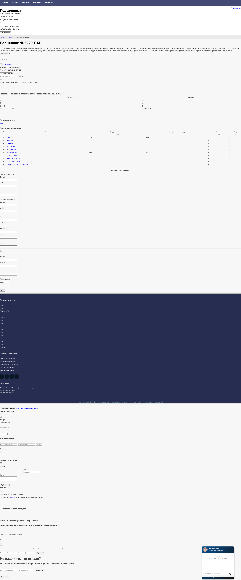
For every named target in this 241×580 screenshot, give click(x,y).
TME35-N (10, 143)
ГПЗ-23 (2, 344)
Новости (14, 3)
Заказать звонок (5, 32)
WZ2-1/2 (10, 140)
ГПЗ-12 (2, 317)
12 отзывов (3, 59)
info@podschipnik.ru (10, 29)
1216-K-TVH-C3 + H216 (15, 161)
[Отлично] (21, 469)
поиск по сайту (159, 402)
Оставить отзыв (14, 59)
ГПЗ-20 (2, 341)
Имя (25, 469)
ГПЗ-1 (2, 305)
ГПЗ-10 (2, 308)
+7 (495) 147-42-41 (10, 19)
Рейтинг (3, 466)
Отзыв (2, 475)
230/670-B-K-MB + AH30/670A (17, 164)
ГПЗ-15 (2, 329)
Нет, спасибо (4, 577)
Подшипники (10, 10)
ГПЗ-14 (2, 323)
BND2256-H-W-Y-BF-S (14, 158)
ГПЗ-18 (2, 335)
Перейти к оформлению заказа (27, 408)
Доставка (25, 3)
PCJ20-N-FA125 (12, 146)
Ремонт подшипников (8, 359)
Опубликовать (5, 485)
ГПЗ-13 (2, 320)
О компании (37, 3)
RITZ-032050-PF (12, 155)
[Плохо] (2, 469)
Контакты (49, 3)
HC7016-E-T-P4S (12, 149)
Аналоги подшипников (8, 361)
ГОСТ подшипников (7, 367)
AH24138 (10, 138)
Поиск (2, 290)
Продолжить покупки (8, 408)
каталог (12, 497)
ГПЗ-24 (2, 347)
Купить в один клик (6, 73)
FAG (1, 123)
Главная (5, 3)
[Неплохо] (7, 469)
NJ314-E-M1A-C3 (12, 152)
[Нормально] (11, 469)
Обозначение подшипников (9, 364)
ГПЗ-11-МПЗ (4, 311)
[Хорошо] (16, 469)
